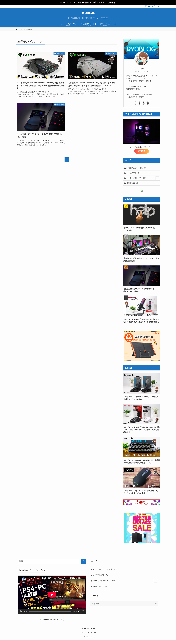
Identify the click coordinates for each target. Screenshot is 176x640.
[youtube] (148, 6)
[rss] (155, 6)
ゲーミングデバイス (136, 178)
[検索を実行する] (83, 561)
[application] (52, 595)
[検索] (62, 619)
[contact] (158, 6)
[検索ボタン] (114, 24)
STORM (141, 151)
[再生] (21, 611)
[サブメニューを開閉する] (157, 178)
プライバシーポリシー (88, 632)
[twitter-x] (145, 6)
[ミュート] (79, 611)
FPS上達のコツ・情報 (136, 168)
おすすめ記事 (132, 173)
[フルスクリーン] (83, 611)
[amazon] (152, 6)
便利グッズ (132, 183)
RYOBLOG (88, 12)
